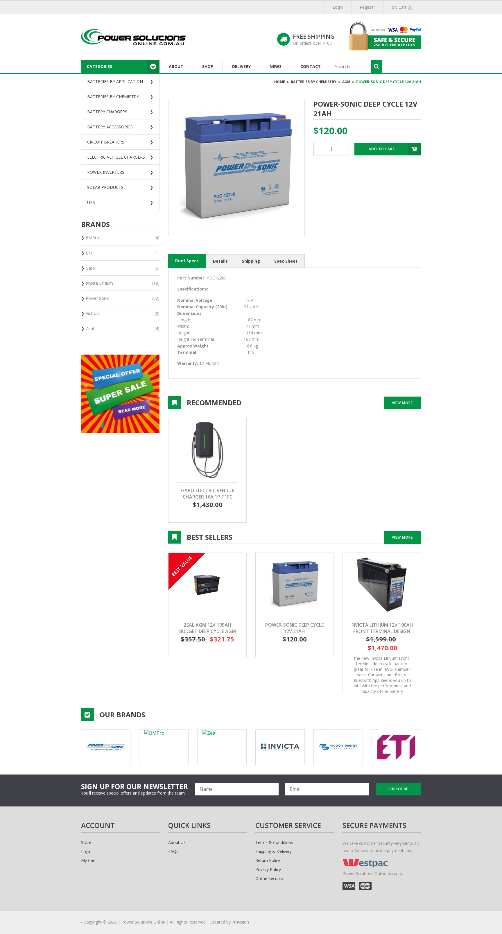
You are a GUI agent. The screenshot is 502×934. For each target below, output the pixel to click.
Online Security (269, 878)
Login (338, 7)
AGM (346, 81)
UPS (91, 202)
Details (220, 261)
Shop (207, 66)
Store (86, 842)
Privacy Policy (268, 869)
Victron (122, 313)
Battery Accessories (110, 127)
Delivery (241, 66)
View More (402, 402)
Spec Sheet (285, 261)
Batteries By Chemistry (113, 96)
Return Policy (267, 860)
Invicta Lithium (122, 283)
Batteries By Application (115, 81)
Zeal (122, 328)
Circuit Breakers (105, 142)
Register (367, 7)
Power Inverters (105, 172)
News (276, 66)
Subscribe (398, 788)
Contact (310, 66)
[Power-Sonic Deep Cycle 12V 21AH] (236, 167)
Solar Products (105, 187)
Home (279, 81)
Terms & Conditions (274, 842)
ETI (122, 253)
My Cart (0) (402, 7)
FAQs (173, 851)
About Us (177, 842)
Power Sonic (122, 298)
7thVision (240, 922)
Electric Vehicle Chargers (116, 157)
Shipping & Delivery (273, 851)
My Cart (88, 860)
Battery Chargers (107, 111)
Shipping (251, 261)
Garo (122, 268)
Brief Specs (187, 260)
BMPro (122, 238)
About (176, 66)
